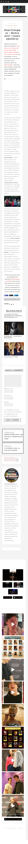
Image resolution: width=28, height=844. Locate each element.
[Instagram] (6, 1)
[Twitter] (2, 1)
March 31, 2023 (8, 358)
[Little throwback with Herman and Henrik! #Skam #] (13, 783)
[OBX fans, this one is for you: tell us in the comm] (13, 647)
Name (8, 388)
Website (6, 402)
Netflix (17, 299)
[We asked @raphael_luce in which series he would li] (13, 692)
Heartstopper (8, 65)
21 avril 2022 (12, 23)
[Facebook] (4, 1)
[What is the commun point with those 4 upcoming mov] (13, 715)
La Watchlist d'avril (11, 357)
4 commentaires (12, 27)
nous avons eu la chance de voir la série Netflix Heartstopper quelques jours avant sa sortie (12, 50)
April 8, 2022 (7, 339)
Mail (8, 395)
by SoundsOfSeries (12, 25)
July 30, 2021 (7, 318)
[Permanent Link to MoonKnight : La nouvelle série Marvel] (14, 334)
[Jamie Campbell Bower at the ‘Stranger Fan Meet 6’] (13, 806)
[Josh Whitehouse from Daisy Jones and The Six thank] (13, 624)
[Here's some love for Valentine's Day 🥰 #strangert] (13, 670)
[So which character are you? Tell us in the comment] (13, 738)
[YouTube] (9, 1)
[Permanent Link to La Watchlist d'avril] (14, 355)
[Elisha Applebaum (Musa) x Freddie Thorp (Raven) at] (13, 760)
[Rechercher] (17, 460)
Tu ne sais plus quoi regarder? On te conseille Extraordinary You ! (13, 316)
